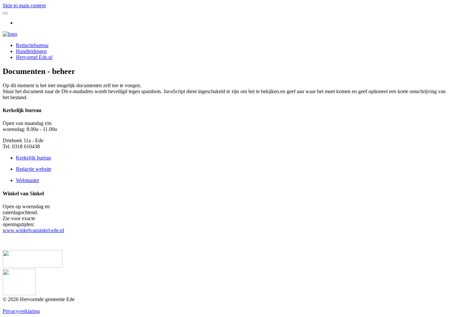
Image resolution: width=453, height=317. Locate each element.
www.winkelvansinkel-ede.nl (33, 230)
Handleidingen (31, 51)
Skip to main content (24, 5)
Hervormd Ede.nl (34, 57)
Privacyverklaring (21, 311)
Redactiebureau (32, 45)
